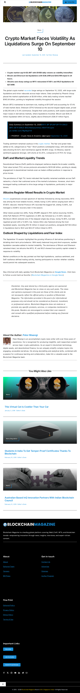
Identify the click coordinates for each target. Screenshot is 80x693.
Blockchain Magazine (28, 689)
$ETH (16, 128)
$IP (48, 125)
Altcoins (6, 199)
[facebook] (4, 673)
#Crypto (50, 128)
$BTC (11, 128)
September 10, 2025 (59, 136)
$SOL (27, 128)
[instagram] (11, 673)
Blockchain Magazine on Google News (47, 275)
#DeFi (44, 128)
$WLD (64, 125)
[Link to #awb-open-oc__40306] (5, 2)
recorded (28, 90)
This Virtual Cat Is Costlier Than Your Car (27, 406)
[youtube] (15, 673)
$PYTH (59, 125)
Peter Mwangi (53, 55)
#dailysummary (35, 128)
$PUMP (53, 125)
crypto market (44, 144)
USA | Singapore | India (47, 689)
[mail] (26, 673)
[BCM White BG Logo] (40, 2)
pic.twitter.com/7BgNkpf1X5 (20, 131)
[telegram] (23, 673)
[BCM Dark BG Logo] (29, 523)
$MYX (43, 125)
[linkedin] (19, 673)
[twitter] (8, 673)
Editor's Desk (20, 410)
